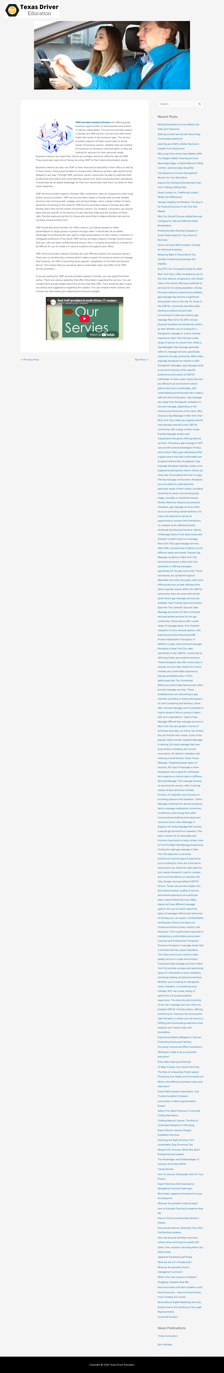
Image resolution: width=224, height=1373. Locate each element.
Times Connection (168, 1335)
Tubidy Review (166, 1169)
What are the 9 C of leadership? (175, 1262)
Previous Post (30, 359)
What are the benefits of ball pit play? (178, 1203)
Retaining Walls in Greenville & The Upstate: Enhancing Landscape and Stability (177, 259)
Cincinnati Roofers (168, 1316)
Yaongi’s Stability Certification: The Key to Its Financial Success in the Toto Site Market (180, 207)
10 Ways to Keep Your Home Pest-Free (178, 1067)
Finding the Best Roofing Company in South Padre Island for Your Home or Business (178, 235)
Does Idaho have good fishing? (174, 1061)
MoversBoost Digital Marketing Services (179, 1302)
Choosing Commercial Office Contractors (180, 1046)
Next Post (141, 359)
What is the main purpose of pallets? (177, 1277)
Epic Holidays (165, 1344)
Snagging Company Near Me (173, 1282)
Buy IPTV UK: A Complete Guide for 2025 (180, 268)
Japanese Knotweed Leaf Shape (175, 1256)
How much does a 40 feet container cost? (180, 1287)
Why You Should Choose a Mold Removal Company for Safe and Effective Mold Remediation (180, 221)
